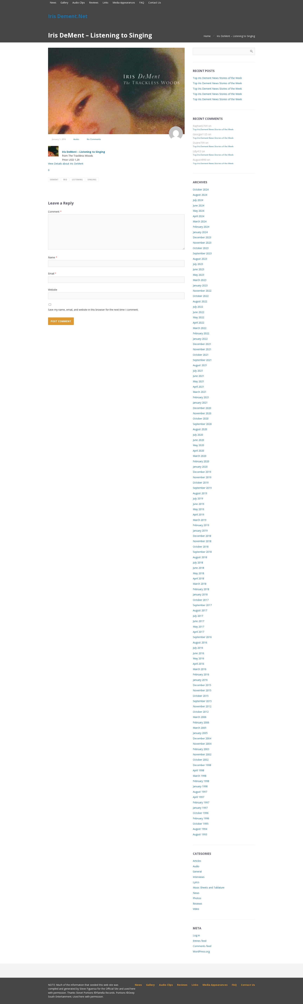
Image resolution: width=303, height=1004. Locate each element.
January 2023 (200, 285)
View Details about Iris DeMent (65, 163)
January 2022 (200, 338)
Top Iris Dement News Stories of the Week (217, 78)
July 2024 (198, 200)
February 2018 (201, 589)
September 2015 (202, 701)
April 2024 (198, 216)
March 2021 (199, 392)
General (197, 871)
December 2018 (202, 536)
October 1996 (200, 813)
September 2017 (202, 605)
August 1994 (200, 829)
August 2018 (200, 557)
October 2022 (200, 296)
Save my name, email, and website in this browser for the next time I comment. (93, 309)
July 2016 (198, 647)
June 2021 (198, 376)
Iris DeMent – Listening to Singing (83, 151)
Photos (197, 898)
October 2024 (200, 189)
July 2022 (198, 306)
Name (52, 257)
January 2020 (200, 466)
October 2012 (200, 711)
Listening (77, 179)
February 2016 (201, 674)
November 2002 (202, 754)
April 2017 (198, 631)
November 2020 (202, 413)
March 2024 (199, 221)
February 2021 (201, 397)
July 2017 (198, 615)
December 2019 (202, 472)
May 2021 (198, 381)
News (196, 893)
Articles (197, 860)
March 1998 (199, 775)
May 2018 (198, 573)
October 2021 (200, 354)
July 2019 (198, 498)
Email (52, 273)
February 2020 (201, 461)
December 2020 (202, 408)
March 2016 (199, 669)
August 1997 (200, 791)
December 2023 (202, 237)
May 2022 (198, 317)
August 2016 (200, 642)
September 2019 (202, 487)
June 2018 (198, 567)
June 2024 (198, 205)
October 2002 (200, 759)
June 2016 (198, 653)
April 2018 (198, 578)
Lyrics (196, 882)
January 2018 (200, 594)
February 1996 (201, 818)
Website (52, 289)
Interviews (198, 877)
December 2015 (202, 685)
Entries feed (199, 940)
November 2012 (202, 706)
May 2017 (198, 626)
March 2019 (199, 520)
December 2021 (202, 344)
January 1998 (200, 786)
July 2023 (198, 264)
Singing (91, 179)
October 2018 (200, 546)
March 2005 (199, 727)
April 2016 (198, 663)
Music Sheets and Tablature (208, 887)
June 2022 (198, 312)
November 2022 (202, 290)
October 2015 (200, 695)
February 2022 (201, 333)
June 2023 (198, 269)
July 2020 (198, 434)
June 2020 (198, 440)
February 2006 (201, 722)
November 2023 (202, 242)
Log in (196, 935)
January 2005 (200, 733)
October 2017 (200, 600)
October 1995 (200, 823)
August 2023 (200, 258)
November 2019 (202, 477)
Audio (76, 139)
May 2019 (198, 509)
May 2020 (198, 445)
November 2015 (202, 690)
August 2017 (200, 610)
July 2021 (198, 370)
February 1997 (201, 802)
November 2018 (202, 541)
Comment (55, 211)
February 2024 (201, 226)
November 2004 (202, 743)
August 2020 (200, 429)
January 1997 (200, 807)
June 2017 (198, 621)
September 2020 (202, 424)
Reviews (197, 903)
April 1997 (198, 797)
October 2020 (200, 418)
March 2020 (199, 456)
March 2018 (199, 583)
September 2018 (202, 551)
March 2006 (199, 717)
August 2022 (200, 301)
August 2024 (200, 194)
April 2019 (198, 514)
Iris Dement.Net (67, 16)
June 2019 (198, 504)
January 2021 (200, 402)
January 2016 (200, 679)
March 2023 (199, 280)
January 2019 (200, 530)
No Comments (94, 139)
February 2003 (201, 749)
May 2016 (198, 658)
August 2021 (200, 365)
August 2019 (200, 493)
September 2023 (202, 253)
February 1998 (201, 781)
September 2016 (202, 637)
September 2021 (202, 360)
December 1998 (202, 765)
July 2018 (198, 562)
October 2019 (200, 482)
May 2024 (198, 210)
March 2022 (199, 328)
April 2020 (198, 450)
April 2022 (198, 322)
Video (196, 909)
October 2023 (200, 248)
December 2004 (202, 738)
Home (207, 36)
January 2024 (200, 232)
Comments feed (202, 946)
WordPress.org (201, 951)
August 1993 (200, 834)
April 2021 (198, 386)
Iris (65, 179)
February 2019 (201, 525)
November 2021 (202, 349)
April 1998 (198, 770)
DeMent (54, 179)
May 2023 (198, 274)
